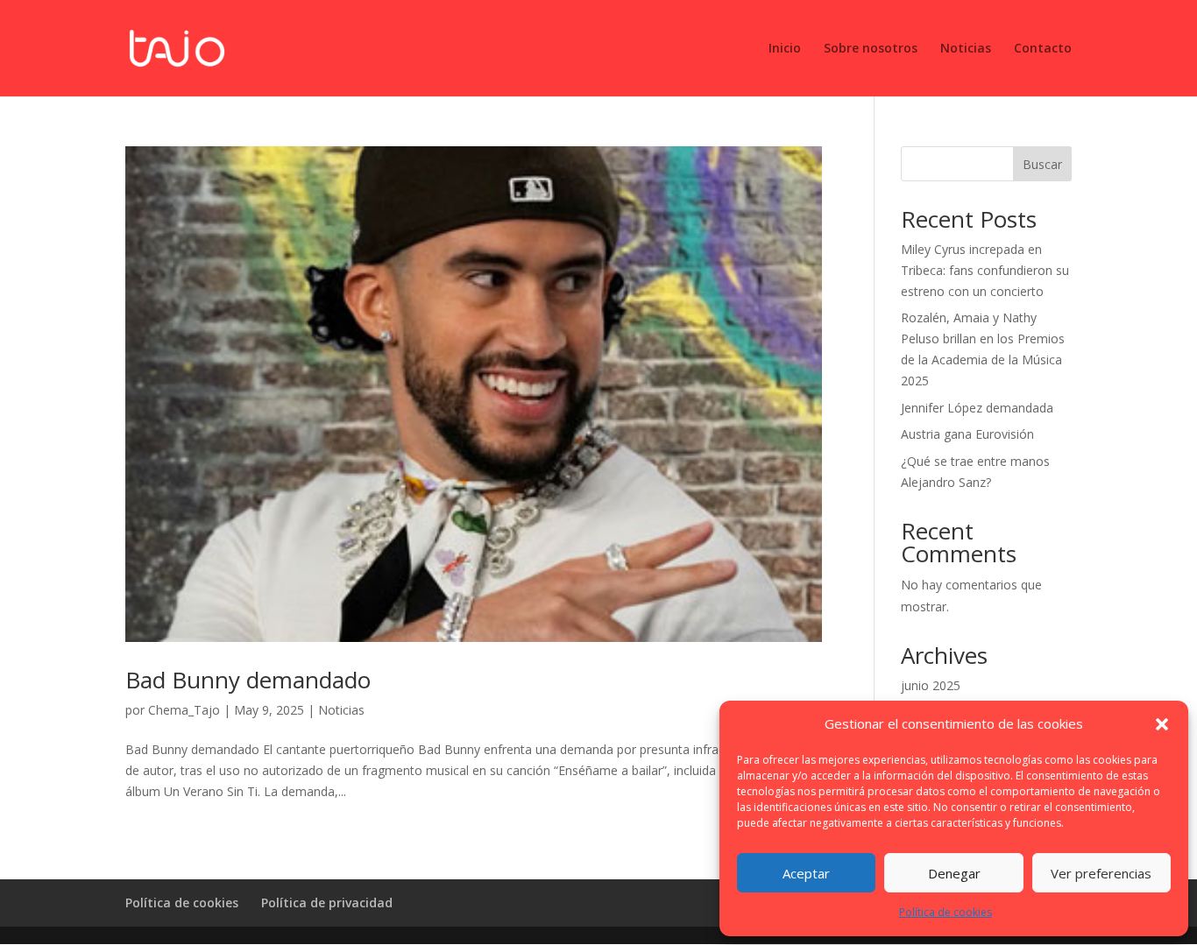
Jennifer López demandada (977, 407)
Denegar (954, 873)
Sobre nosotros (870, 49)
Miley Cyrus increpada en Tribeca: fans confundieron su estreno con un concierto (985, 270)
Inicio (784, 49)
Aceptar (806, 873)
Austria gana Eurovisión (967, 434)
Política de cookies (945, 912)
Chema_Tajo (184, 710)
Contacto (1043, 49)
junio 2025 (930, 685)
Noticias (965, 49)
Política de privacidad (327, 902)
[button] (1162, 724)
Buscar (1042, 164)
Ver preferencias (1101, 873)
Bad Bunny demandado (248, 679)
